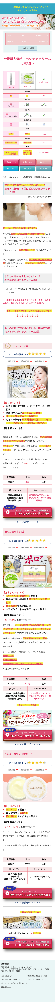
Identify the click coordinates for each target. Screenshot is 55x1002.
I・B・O (11, 87)
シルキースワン (44, 82)
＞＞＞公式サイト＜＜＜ (27, 522)
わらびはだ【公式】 (15, 532)
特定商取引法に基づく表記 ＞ (39, 976)
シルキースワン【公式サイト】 (21, 754)
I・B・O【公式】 (21, 346)
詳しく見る (11, 168)
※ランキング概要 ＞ (36, 979)
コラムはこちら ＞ (8, 976)
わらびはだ (27, 86)
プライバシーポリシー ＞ (11, 979)
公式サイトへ (11, 162)
